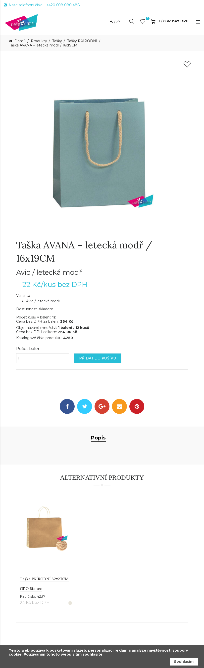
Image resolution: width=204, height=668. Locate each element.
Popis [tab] (98, 438)
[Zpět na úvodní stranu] (21, 22)
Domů (19, 41)
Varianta (23, 296)
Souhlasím (184, 661)
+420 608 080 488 (63, 5)
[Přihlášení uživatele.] (112, 21)
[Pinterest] (136, 406)
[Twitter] (84, 406)
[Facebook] (67, 406)
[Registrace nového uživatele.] (118, 21)
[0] (142, 22)
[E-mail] (119, 406)
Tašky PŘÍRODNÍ (82, 41)
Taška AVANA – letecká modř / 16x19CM (43, 45)
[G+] (102, 406)
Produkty (39, 41)
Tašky (57, 41)
